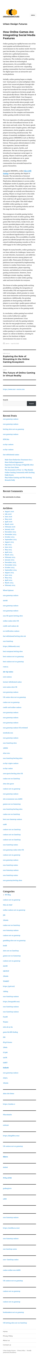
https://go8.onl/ (9, 986)
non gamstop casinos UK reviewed (15, 728)
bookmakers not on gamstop (13, 1312)
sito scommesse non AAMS (12, 799)
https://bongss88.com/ (11, 1001)
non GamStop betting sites (12, 758)
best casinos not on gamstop (13, 656)
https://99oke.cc (9, 1104)
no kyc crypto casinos (10, 763)
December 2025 (10, 532)
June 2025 (8, 547)
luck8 (5, 946)
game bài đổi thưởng (10, 1032)
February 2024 (10, 585)
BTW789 (6, 439)
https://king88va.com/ (11, 1136)
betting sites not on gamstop (13, 429)
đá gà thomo (7, 1042)
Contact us (7, 1345)
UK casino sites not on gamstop (14, 697)
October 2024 (10, 567)
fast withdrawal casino (11, 455)
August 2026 (9, 511)
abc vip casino (8, 672)
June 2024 (8, 575)
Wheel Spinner (8, 590)
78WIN (5, 748)
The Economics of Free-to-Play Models (19, 470)
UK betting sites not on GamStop (15, 1323)
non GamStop (8, 641)
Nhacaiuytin (7, 1115)
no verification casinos (11, 631)
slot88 (5, 600)
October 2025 (10, 537)
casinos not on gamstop (11, 789)
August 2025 (9, 542)
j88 (4, 915)
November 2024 (10, 565)
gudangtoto (7, 1188)
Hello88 (6, 1068)
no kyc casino (8, 768)
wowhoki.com (8, 733)
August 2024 (9, 572)
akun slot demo (8, 1093)
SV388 (5, 1052)
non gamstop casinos (10, 419)
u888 (5, 1199)
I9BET (5, 1063)
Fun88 (5, 1017)
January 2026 (9, 529)
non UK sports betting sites (13, 616)
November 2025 (10, 534)
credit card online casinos (12, 707)
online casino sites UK (11, 621)
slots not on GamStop (11, 951)
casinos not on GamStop (12, 829)
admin (8, 343)
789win (5, 920)
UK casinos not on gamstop (13, 1146)
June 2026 (8, 517)
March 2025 (9, 555)
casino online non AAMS (12, 1270)
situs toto (6, 753)
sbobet (5, 1167)
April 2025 (8, 552)
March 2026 (9, 524)
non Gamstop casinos (11, 870)
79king (5, 991)
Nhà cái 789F (7, 905)
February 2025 (10, 557)
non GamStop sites (10, 743)
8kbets (5, 1157)
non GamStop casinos (11, 996)
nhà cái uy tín (8, 1027)
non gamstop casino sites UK (13, 850)
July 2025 (8, 544)
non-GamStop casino (11, 1260)
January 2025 (9, 560)
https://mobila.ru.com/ (11, 1228)
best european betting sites (13, 651)
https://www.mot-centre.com (14, 389)
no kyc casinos (8, 444)
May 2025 (8, 550)
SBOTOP (6, 971)
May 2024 (8, 578)
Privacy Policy (8, 1336)
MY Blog (8, 895)
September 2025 (11, 539)
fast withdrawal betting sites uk (14, 636)
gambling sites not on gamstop (14, 940)
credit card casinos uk (11, 626)
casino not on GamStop (11, 779)
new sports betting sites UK (13, 773)
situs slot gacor (8, 784)
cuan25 (5, 667)
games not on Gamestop (12, 804)
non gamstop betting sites (12, 880)
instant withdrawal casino (12, 682)
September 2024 (11, 570)
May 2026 (8, 519)
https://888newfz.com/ (11, 646)
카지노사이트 (7, 1178)
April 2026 (8, 522)
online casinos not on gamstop (14, 910)
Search (5, 400)
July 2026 (8, 514)
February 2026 (10, 527)
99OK (5, 1057)
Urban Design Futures (15, 24)
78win (5, 1047)
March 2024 (9, 583)
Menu (33, 15)
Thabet (5, 1022)
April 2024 (8, 580)
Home (5, 1331)
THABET (6, 981)
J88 (4, 1037)
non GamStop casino (10, 845)
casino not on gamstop (11, 702)
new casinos (7, 677)
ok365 (5, 1078)
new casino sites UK (10, 687)
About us (6, 1340)
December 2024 (10, 562)
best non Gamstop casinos (12, 819)
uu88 (5, 824)
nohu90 (6, 1125)
